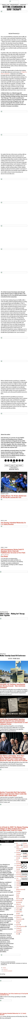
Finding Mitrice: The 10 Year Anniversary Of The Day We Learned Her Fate (13, 496)
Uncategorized (14, 4)
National (19, 908)
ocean (12, 465)
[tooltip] (6, 460)
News (18, 910)
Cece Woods (4, 556)
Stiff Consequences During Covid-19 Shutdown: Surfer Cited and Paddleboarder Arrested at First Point (13, 551)
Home (25, 843)
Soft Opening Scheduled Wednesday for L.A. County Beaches (13, 523)
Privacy (25, 845)
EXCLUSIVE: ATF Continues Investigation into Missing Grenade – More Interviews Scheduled (12, 686)
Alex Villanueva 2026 (19, 848)
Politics (18, 915)
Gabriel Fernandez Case (19, 867)
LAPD (18, 882)
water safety (14, 467)
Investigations (20, 874)
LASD (17, 884)
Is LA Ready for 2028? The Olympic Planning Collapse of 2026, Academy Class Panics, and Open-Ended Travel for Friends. (14, 828)
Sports (18, 924)
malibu (7, 465)
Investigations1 (21, 876)
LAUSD (18, 886)
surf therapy (19, 465)
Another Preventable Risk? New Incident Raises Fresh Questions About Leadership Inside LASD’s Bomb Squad (13, 793)
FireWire (19, 863)
